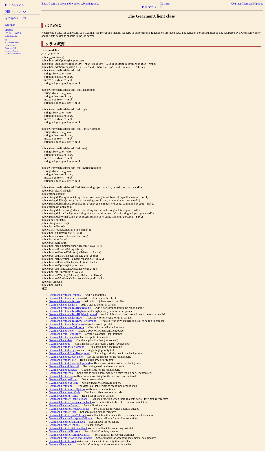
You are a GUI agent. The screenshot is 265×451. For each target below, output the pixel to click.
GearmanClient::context (62, 337)
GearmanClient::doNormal (64, 366)
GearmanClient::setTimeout (64, 431)
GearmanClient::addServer (64, 298)
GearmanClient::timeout (62, 441)
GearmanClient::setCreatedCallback (69, 408)
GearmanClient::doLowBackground (69, 363)
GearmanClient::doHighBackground (69, 353)
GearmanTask (10, 48)
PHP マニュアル (14, 4)
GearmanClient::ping (60, 385)
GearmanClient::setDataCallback (67, 415)
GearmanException (13, 53)
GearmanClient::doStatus (63, 369)
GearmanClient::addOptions (247, 3)
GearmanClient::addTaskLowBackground (72, 320)
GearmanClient (12, 43)
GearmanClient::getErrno (63, 379)
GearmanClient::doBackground (66, 346)
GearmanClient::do (59, 343)
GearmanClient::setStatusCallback (68, 428)
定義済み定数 (11, 36)
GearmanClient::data (60, 340)
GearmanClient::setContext (64, 405)
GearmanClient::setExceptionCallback (70, 418)
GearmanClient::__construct (65, 333)
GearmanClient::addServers (64, 301)
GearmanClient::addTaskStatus (66, 324)
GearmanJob (10, 45)
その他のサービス (16, 18)
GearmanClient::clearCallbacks (66, 327)
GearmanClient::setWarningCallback (69, 434)
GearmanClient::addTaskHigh (66, 311)
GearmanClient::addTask (63, 304)
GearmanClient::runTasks (63, 395)
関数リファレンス (16, 11)
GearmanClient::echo (61, 372)
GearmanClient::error (61, 376)
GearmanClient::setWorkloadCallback (70, 437)
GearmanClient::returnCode (64, 392)
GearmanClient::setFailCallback (67, 421)
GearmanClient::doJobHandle (66, 356)
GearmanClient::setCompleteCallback (70, 402)
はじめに (9, 30)
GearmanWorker (12, 51)
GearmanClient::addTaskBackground (70, 307)
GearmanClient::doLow (62, 359)
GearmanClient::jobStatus (63, 382)
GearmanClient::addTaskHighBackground (73, 314)
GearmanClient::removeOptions (67, 389)
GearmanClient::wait (60, 444)
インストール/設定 (13, 33)
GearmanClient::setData (62, 411)
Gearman (10, 24)
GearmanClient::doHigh (62, 350)
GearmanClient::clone (61, 330)
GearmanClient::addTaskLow (65, 317)
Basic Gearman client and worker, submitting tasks (70, 3)
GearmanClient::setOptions (64, 424)
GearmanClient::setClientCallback (68, 398)
